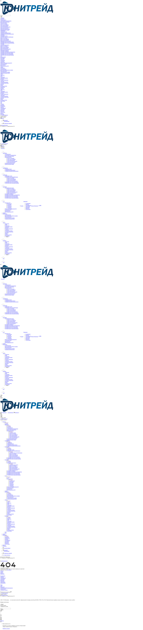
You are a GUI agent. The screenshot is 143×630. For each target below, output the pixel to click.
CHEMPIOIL (9, 442)
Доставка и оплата (3, 589)
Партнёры (2, 579)
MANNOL (9, 426)
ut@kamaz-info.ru (4, 125)
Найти (2, 609)
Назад (7, 422)
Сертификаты (3, 577)
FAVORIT (9, 461)
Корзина (2, 620)
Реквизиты (2, 586)
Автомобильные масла (13, 464)
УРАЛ (8, 501)
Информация (2, 582)
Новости (2, 576)
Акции (1, 571)
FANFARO (9, 448)
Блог (1, 585)
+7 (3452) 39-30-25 (4, 115)
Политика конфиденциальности (6, 587)
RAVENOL (9, 493)
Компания (2, 573)
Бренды (1, 572)
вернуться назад (3, 569)
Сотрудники (2, 581)
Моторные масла (12, 432)
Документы (2, 578)
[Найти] (1, 16)
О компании (2, 575)
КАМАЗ (8, 517)
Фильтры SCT (12, 480)
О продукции (3, 588)
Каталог (6, 423)
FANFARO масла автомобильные (15, 452)
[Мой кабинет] (0, 396)
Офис (1, 584)
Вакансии (2, 580)
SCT (8, 477)
